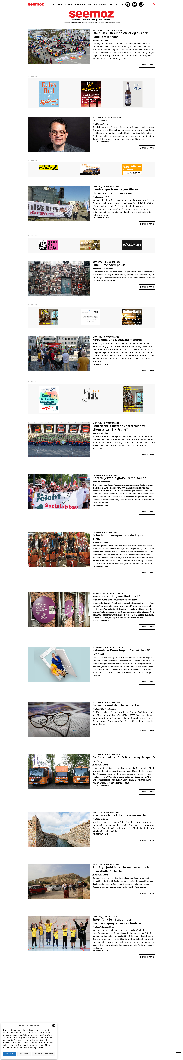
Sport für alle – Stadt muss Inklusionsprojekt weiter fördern (117, 921)
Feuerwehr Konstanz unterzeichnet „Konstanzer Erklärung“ (119, 428)
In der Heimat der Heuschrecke (116, 705)
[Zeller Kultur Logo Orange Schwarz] (91, 404)
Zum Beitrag (147, 66)
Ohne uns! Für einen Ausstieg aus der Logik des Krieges (120, 35)
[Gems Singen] (48, 250)
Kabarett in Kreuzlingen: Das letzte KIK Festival (121, 652)
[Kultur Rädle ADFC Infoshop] (132, 325)
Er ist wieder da (104, 120)
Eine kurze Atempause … (111, 265)
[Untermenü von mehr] (122, 4)
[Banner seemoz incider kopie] (133, 106)
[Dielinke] (49, 412)
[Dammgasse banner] (133, 412)
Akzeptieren (10, 1054)
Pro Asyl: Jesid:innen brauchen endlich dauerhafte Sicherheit (121, 869)
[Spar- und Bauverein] (90, 324)
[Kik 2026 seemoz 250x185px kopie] (91, 106)
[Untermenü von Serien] (96, 4)
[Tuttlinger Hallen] (90, 174)
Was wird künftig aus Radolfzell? (116, 596)
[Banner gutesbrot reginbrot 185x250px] (49, 106)
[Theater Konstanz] (48, 169)
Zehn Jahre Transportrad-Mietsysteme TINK (120, 537)
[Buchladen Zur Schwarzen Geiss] (132, 250)
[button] (54, 1025)
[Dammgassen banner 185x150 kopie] (48, 325)
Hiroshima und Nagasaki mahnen (117, 339)
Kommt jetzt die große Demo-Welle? (119, 478)
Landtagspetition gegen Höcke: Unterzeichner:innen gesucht (116, 191)
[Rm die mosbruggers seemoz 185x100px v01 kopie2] (90, 250)
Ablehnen (24, 1054)
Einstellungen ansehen (43, 1054)
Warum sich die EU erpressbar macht (119, 815)
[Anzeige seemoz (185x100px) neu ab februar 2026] (132, 174)
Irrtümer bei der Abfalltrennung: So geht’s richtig (124, 759)
